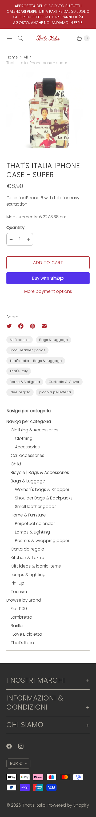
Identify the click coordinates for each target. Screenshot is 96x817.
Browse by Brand (23, 600)
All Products (20, 339)
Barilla (17, 626)
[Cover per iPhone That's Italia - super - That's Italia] (48, 113)
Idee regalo (20, 392)
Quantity (15, 227)
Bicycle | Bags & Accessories (40, 472)
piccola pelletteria (55, 392)
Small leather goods (27, 350)
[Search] (20, 38)
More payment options (48, 291)
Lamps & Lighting (32, 532)
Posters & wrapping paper (42, 540)
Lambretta (21, 617)
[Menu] (9, 38)
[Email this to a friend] (44, 326)
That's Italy (19, 371)
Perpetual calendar (35, 523)
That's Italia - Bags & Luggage (36, 360)
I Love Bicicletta (26, 634)
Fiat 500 (19, 609)
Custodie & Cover (64, 381)
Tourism (19, 592)
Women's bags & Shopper (42, 489)
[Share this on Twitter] (10, 326)
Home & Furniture (28, 515)
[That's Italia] (48, 38)
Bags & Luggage (53, 339)
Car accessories (27, 455)
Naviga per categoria (28, 421)
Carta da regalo (27, 549)
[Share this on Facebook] (21, 326)
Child (16, 464)
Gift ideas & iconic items (36, 566)
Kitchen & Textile (27, 558)
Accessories (27, 447)
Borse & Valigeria (25, 381)
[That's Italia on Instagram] (24, 746)
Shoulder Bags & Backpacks (44, 498)
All (26, 57)
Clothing (24, 438)
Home (12, 57)
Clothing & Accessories (34, 430)
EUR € (16, 763)
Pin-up (17, 583)
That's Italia (22, 643)
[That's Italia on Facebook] (12, 746)
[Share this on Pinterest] (32, 326)
